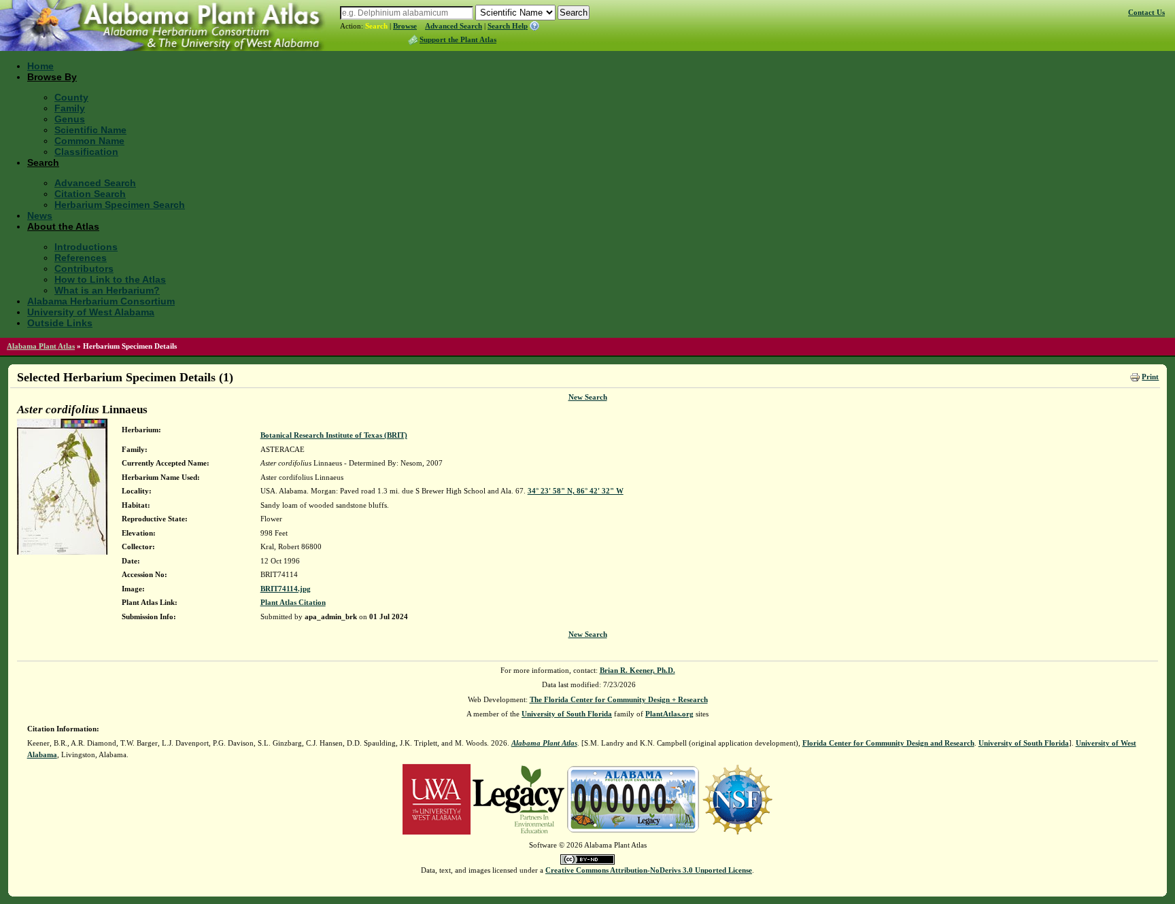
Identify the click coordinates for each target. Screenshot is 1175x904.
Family (69, 108)
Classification (86, 151)
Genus (69, 119)
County (71, 97)
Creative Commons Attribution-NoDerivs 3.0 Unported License (648, 870)
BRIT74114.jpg (285, 589)
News (39, 215)
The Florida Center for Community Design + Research (619, 699)
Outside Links (59, 322)
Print (1150, 376)
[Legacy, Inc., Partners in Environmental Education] (518, 799)
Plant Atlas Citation (293, 602)
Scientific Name (90, 129)
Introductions (86, 246)
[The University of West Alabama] (437, 799)
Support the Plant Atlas (458, 39)
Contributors (84, 268)
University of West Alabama (90, 312)
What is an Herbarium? (107, 290)
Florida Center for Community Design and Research (888, 743)
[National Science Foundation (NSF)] (737, 799)
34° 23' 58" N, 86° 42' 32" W (576, 491)
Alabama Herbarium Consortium (101, 301)
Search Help (508, 26)
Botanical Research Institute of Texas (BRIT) (333, 435)
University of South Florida (567, 714)
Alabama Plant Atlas (41, 346)
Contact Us (1146, 12)
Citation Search (90, 193)
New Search (587, 397)
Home (40, 65)
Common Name (89, 140)
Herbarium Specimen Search (119, 204)
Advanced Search (453, 26)
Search (376, 26)
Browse (405, 26)
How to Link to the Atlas (110, 279)
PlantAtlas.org (669, 714)
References (80, 257)
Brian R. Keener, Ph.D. (637, 670)
